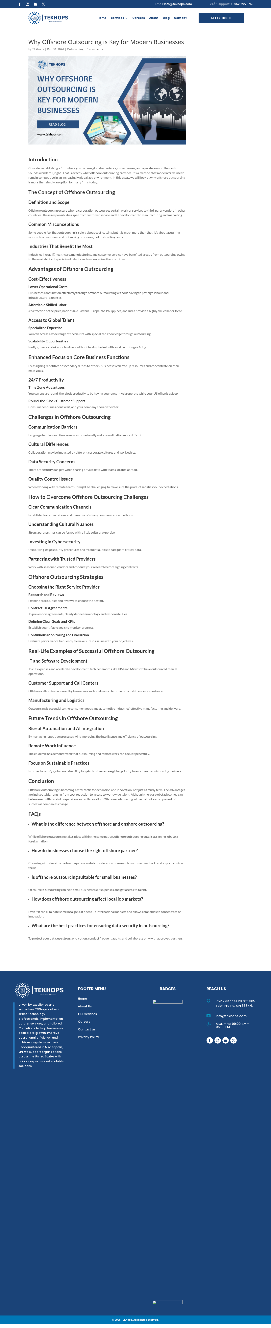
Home (102, 18)
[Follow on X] (43, 4)
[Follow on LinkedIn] (35, 4)
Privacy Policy (88, 1037)
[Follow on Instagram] (27, 4)
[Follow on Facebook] (19, 4)
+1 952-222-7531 (242, 4)
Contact (180, 18)
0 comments (95, 49)
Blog (166, 18)
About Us (85, 1006)
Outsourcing (75, 49)
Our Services (87, 1014)
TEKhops (38, 49)
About (154, 18)
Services (117, 18)
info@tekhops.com (178, 4)
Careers (138, 18)
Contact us (87, 1029)
